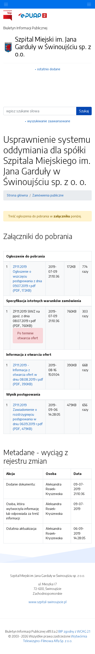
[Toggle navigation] (89, 4)
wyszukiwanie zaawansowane (48, 121)
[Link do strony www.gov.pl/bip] (10, 15)
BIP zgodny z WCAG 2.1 (74, 631)
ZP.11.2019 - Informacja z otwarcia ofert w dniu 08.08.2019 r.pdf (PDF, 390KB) (28, 374)
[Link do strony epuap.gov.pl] (32, 15)
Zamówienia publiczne (48, 195)
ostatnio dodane (48, 69)
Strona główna (17, 195)
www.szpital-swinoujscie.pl (47, 602)
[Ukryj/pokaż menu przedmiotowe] (6, 4)
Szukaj (84, 111)
